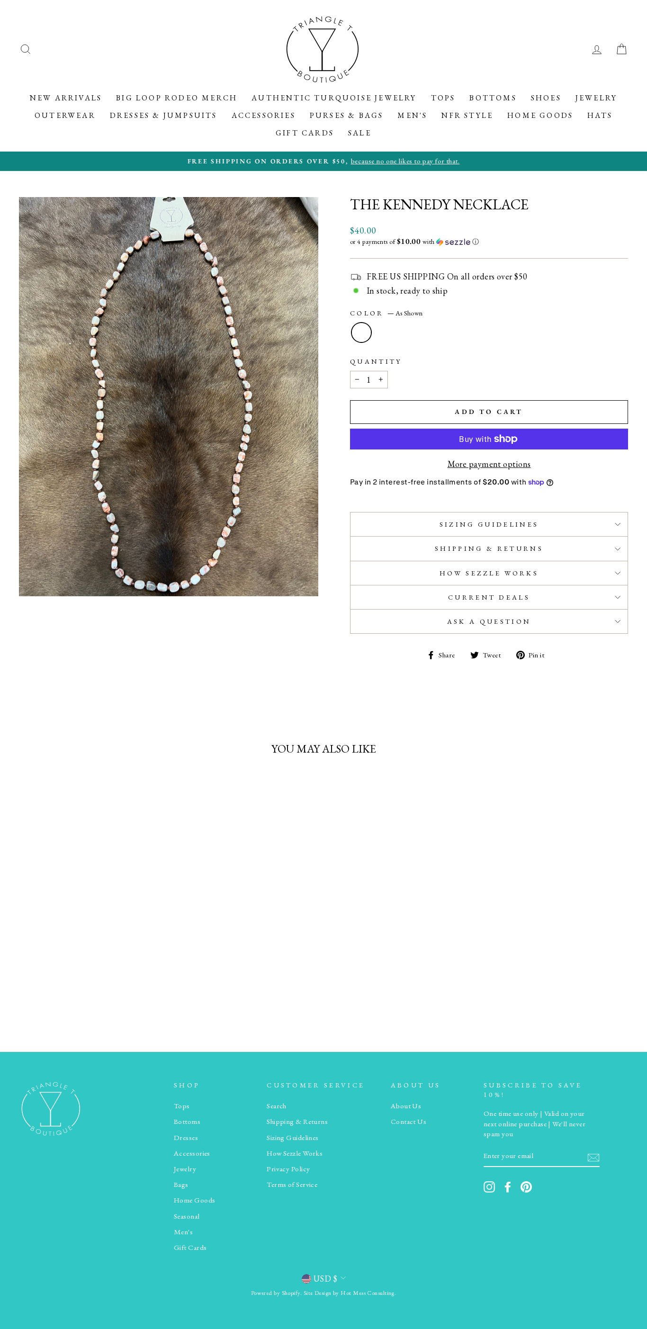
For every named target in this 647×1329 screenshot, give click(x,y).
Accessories (264, 115)
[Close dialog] (625, 1203)
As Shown (361, 332)
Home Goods (540, 115)
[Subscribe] (593, 1156)
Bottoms (492, 98)
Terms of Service (292, 1184)
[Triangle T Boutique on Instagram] (489, 1187)
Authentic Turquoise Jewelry (334, 98)
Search (277, 1106)
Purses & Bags (347, 115)
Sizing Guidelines (489, 524)
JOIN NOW (531, 1297)
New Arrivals (66, 98)
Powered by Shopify (275, 1293)
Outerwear (65, 115)
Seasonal (187, 1216)
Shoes (546, 98)
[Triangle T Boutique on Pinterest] (526, 1187)
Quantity (376, 361)
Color (386, 312)
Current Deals (489, 597)
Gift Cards (305, 133)
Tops (443, 98)
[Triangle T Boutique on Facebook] (507, 1187)
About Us (406, 1106)
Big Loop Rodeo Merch (176, 98)
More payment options (489, 463)
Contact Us (409, 1121)
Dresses (186, 1137)
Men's (412, 115)
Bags (181, 1184)
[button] (489, 241)
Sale (359, 133)
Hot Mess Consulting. (368, 1293)
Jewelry (596, 98)
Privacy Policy (288, 1169)
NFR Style (467, 115)
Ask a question (489, 621)
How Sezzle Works (489, 572)
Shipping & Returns (489, 548)
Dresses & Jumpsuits (163, 115)
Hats (599, 115)
